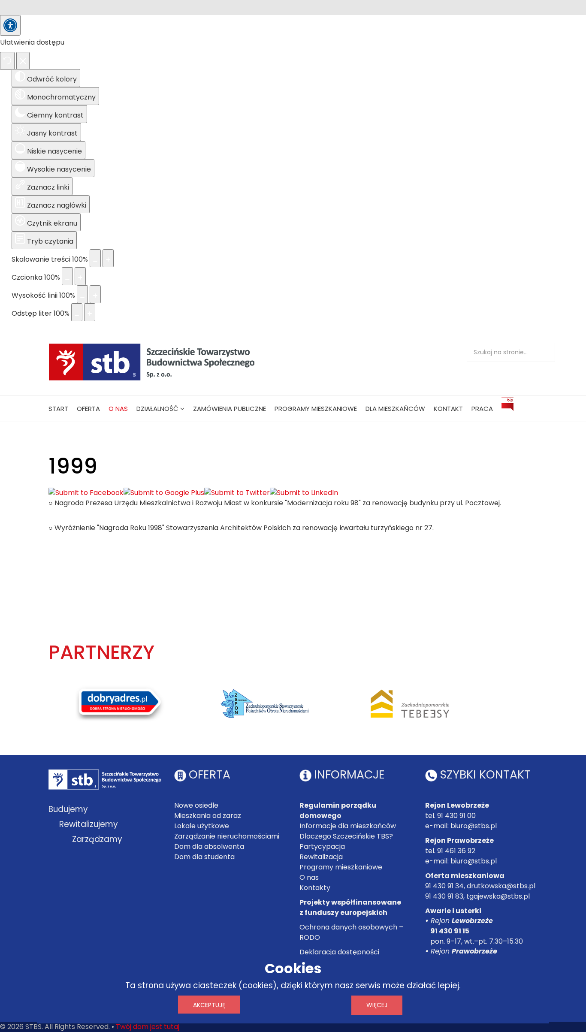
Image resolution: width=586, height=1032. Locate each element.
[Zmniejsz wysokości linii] (82, 294)
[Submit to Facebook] (86, 493)
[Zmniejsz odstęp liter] (76, 312)
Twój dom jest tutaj (147, 1027)
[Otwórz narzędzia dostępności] (10, 25)
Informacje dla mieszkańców (347, 826)
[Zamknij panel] (23, 61)
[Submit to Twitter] (237, 493)
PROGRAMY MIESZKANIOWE (316, 408)
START (58, 408)
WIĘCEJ (376, 1005)
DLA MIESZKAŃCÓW (395, 408)
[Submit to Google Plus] (164, 493)
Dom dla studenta (204, 857)
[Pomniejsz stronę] (95, 258)
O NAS (118, 408)
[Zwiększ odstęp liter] (89, 312)
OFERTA (88, 408)
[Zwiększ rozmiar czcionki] (80, 276)
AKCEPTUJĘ (209, 1005)
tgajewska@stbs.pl (498, 896)
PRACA (482, 408)
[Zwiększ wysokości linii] (95, 294)
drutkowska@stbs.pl (501, 886)
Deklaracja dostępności (339, 952)
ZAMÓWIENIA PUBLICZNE (229, 408)
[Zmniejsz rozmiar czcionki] (67, 276)
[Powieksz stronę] (108, 258)
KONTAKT (448, 408)
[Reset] (7, 61)
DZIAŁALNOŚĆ (157, 408)
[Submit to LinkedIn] (304, 493)
